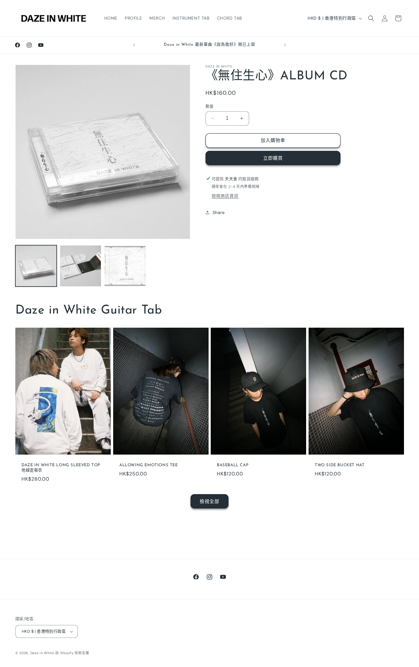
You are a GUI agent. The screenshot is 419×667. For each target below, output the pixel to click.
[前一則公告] (134, 45)
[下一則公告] (285, 45)
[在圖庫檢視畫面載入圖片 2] (80, 266)
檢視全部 (209, 501)
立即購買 (273, 158)
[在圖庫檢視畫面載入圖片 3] (125, 266)
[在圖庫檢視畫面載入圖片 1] (36, 266)
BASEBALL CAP (232, 465)
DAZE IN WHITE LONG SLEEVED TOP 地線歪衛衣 (60, 467)
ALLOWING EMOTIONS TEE (148, 465)
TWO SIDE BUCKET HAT (339, 465)
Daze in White (42, 653)
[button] (371, 18)
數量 (210, 106)
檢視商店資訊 (225, 196)
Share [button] (219, 212)
